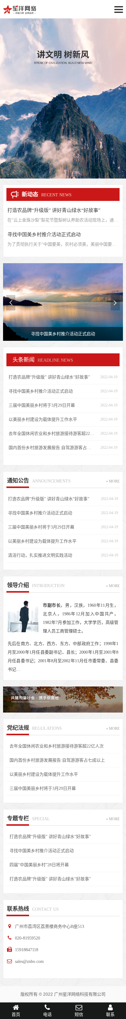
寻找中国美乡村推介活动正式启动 (44, 234)
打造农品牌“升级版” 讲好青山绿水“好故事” (53, 210)
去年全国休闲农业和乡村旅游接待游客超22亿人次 (51, 433)
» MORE (113, 481)
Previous (10, 302)
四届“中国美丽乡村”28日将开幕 (39, 865)
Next (115, 302)
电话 (47, 1014)
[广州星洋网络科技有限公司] (21, 14)
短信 (79, 1014)
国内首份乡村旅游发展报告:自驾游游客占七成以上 (51, 447)
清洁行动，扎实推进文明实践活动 (40, 555)
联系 (110, 1014)
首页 (16, 1014)
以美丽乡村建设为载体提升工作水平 (43, 419)
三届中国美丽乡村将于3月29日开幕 (42, 405)
